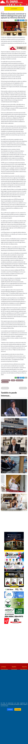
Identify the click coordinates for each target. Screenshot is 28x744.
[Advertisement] (14, 522)
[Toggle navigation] (26, 4)
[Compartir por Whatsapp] (16, 20)
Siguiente (23, 388)
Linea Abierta (23, 669)
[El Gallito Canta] (7, 4)
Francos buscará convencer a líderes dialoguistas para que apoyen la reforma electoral (13, 15)
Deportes (24, 666)
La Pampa (3, 666)
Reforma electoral (5, 382)
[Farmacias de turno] (11, 4)
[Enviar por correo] (26, 20)
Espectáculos (4, 669)
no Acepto (17, 709)
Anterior (5, 388)
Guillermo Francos (19, 380)
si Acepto (10, 709)
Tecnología (14, 669)
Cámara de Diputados (6, 380)
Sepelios (14, 666)
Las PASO (13, 380)
